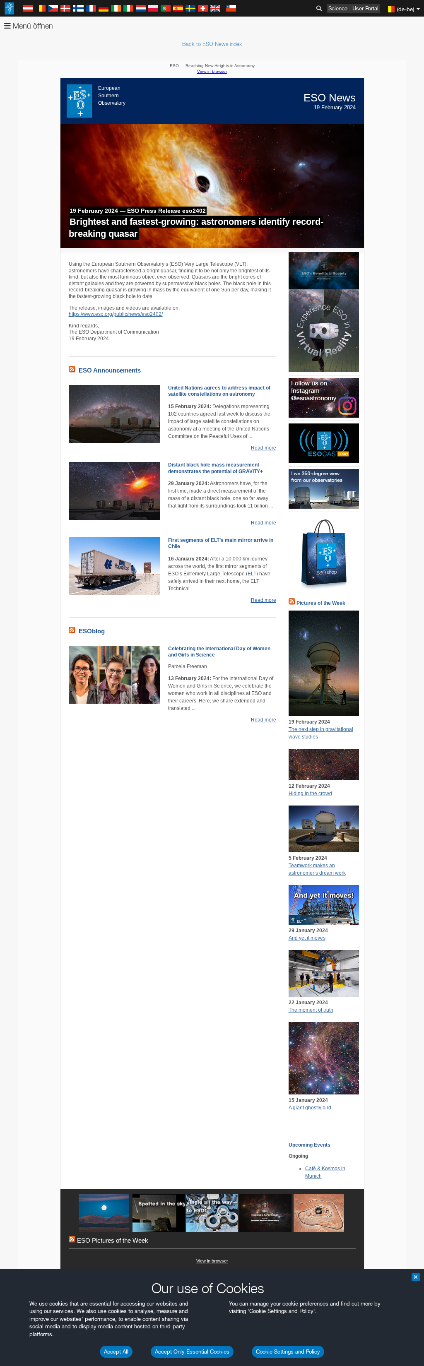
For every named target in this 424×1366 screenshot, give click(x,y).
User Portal (365, 8)
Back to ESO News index (212, 44)
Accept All (116, 1351)
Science (337, 8)
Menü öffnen (32, 26)
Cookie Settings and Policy (288, 1351)
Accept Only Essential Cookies (192, 1351)
